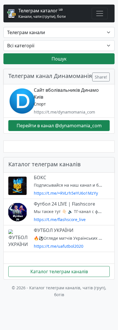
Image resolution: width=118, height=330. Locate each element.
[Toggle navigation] (100, 13)
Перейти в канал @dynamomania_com (59, 125)
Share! (101, 77)
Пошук (59, 59)
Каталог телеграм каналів (59, 271)
